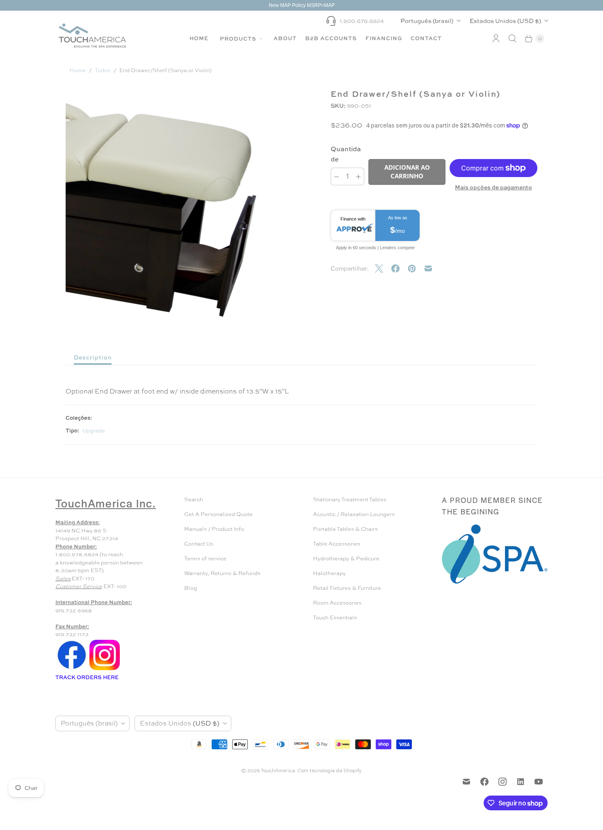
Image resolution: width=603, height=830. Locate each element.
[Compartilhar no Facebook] (399, 268)
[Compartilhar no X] (383, 268)
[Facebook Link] (71, 669)
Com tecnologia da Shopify (329, 770)
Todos (102, 70)
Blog (190, 587)
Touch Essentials (335, 617)
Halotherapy (329, 573)
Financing (383, 38)
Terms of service (205, 558)
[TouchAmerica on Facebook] (484, 781)
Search (193, 499)
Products (239, 38)
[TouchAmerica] (92, 35)
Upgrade (93, 430)
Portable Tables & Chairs (345, 528)
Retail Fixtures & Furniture (347, 587)
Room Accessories (337, 602)
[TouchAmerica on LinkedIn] (521, 781)
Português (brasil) (426, 21)
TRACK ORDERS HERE (87, 677)
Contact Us (198, 543)
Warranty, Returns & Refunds (222, 573)
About (285, 38)
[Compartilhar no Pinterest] (416, 268)
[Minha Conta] (496, 38)
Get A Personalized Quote (218, 514)
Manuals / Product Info (214, 528)
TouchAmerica (278, 770)
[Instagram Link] (104, 669)
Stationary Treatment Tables (349, 499)
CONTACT (426, 38)
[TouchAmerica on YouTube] (539, 781)
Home (199, 38)
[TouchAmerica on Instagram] (502, 781)
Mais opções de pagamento (493, 187)
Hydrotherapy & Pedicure (346, 558)
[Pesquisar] (512, 38)
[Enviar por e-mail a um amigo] (432, 268)
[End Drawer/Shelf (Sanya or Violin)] (192, 212)
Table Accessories (336, 543)
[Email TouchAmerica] (466, 781)
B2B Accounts (331, 38)
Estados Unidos (505, 21)
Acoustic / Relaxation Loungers (354, 514)
